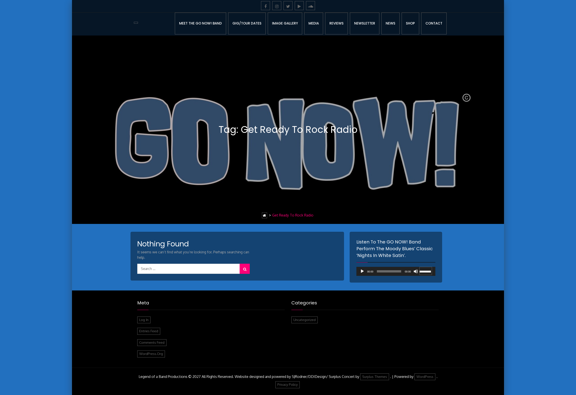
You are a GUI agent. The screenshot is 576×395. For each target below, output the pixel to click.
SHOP (410, 23)
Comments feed (151, 342)
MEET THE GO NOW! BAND (200, 23)
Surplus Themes (374, 377)
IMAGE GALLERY (285, 23)
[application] (395, 271)
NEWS (390, 23)
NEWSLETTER (364, 23)
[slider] (425, 271)
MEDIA (313, 23)
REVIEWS (336, 23)
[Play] (362, 271)
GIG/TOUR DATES (246, 23)
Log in (143, 320)
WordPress (424, 377)
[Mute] (416, 271)
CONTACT (433, 23)
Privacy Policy (287, 384)
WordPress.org (151, 354)
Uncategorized (304, 320)
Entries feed (148, 331)
